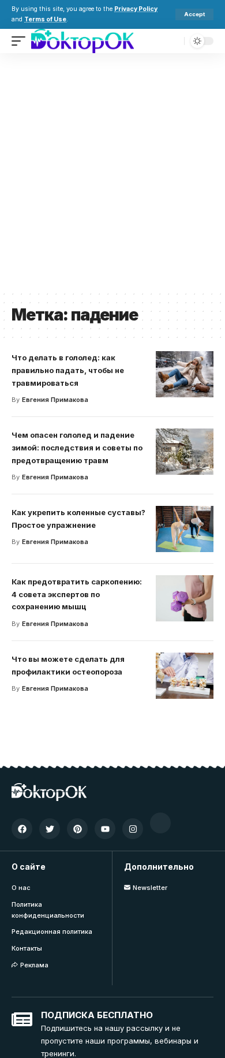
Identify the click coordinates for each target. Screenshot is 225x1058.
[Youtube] (105, 828)
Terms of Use (45, 19)
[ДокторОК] (82, 41)
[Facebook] (22, 828)
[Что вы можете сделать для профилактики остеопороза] (184, 676)
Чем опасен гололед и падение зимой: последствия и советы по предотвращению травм (77, 447)
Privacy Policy (136, 9)
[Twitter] (49, 828)
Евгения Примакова (55, 400)
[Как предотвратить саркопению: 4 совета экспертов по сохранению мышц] (184, 598)
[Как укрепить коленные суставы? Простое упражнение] (184, 529)
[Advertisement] (112, 171)
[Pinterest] (77, 828)
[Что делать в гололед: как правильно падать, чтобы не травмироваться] (184, 374)
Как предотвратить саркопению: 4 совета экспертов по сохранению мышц (77, 594)
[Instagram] (132, 828)
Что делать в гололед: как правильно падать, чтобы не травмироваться (68, 370)
